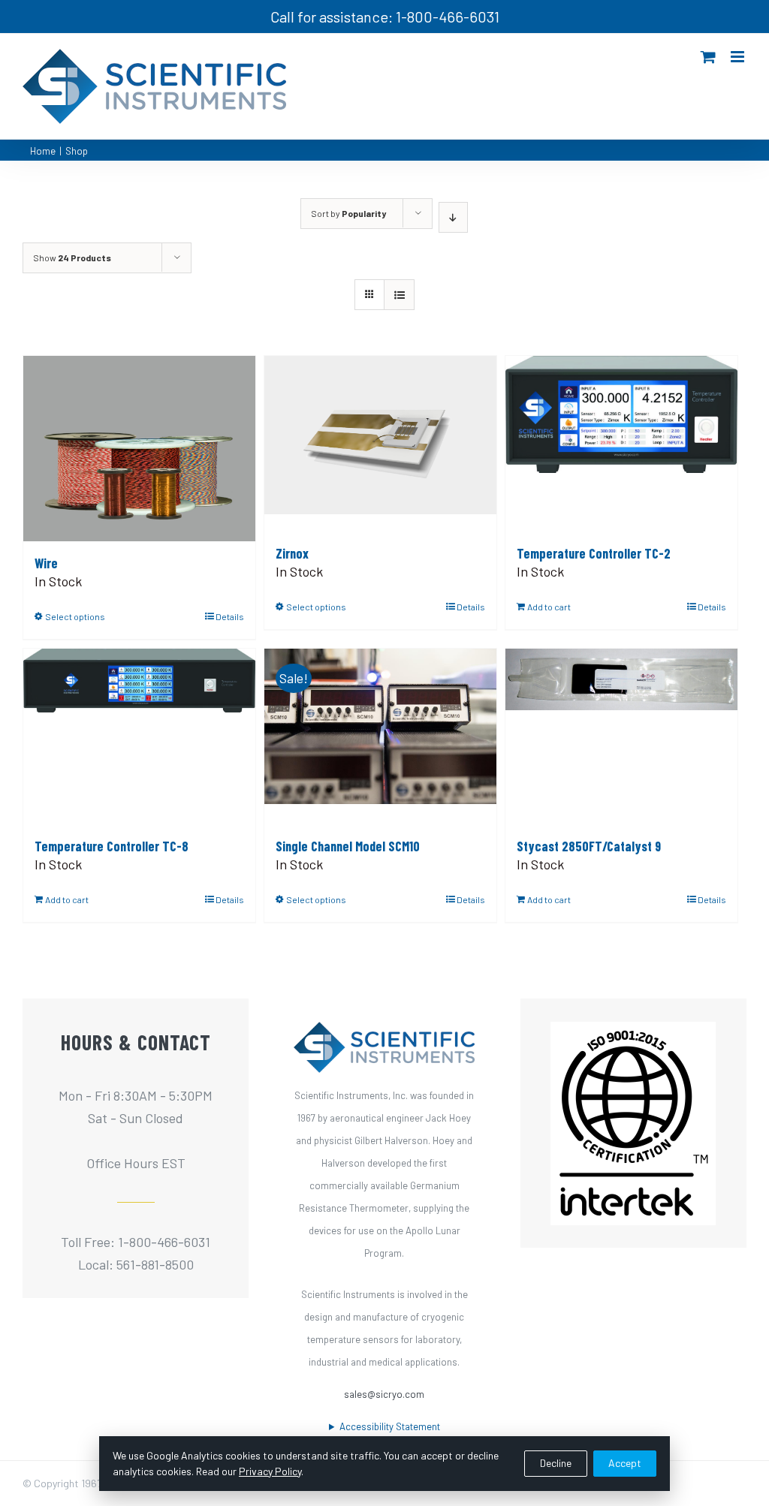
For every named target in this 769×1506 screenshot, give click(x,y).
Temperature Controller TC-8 (111, 846)
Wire (46, 563)
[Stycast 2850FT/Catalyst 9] (621, 736)
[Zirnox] (380, 444)
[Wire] (139, 448)
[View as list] (399, 294)
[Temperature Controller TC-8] (139, 736)
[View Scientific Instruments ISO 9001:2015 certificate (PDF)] (633, 1033)
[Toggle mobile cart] (708, 57)
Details (230, 616)
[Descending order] (453, 217)
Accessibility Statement (389, 1426)
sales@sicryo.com (384, 1394)
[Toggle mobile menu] (738, 57)
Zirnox (292, 553)
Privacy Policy (270, 1471)
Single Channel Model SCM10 (348, 846)
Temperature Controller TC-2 (594, 553)
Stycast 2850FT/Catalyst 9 (589, 846)
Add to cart (549, 606)
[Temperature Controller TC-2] (621, 444)
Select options (75, 616)
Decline (555, 1462)
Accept (624, 1462)
